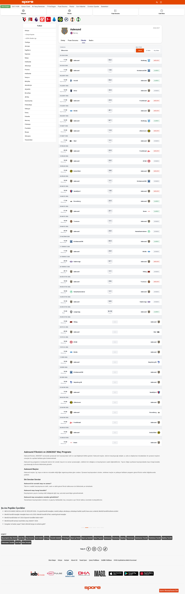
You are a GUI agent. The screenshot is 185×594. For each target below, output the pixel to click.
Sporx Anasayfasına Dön (169, 591)
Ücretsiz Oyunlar (93, 6)
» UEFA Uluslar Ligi (30, 38)
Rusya (27, 132)
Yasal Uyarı (83, 560)
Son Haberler (80, 6)
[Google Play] (131, 573)
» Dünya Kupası (29, 34)
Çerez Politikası (94, 560)
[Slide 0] (82, 527)
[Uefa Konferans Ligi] (78, 19)
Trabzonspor (130, 538)
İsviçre (27, 77)
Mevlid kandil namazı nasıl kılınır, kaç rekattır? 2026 (21, 521)
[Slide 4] (98, 527)
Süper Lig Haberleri (87, 538)
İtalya (27, 58)
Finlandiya (28, 105)
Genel (140, 50)
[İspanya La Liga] (42, 19)
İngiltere (28, 50)
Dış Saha (156, 50)
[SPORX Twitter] (99, 549)
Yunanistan (28, 140)
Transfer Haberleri (55, 538)
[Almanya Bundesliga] (48, 19)
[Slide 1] (86, 527)
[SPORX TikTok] (105, 549)
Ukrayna (28, 136)
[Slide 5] (102, 527)
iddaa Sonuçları (26, 542)
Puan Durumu (62, 6)
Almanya (28, 66)
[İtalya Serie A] (54, 19)
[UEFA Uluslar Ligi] (30, 19)
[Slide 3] (94, 527)
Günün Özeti (25, 6)
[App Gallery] (146, 573)
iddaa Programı (98, 538)
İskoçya (27, 108)
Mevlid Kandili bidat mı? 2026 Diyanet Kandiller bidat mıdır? (23, 517)
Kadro (91, 40)
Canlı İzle (18, 542)
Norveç (27, 120)
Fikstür (71, 6)
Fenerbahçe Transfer (155, 538)
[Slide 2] (90, 527)
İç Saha (148, 50)
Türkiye (27, 42)
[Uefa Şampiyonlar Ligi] (66, 19)
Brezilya (28, 93)
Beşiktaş (123, 538)
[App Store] (116, 573)
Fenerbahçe (116, 538)
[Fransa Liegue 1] (60, 19)
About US (74, 560)
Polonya (27, 124)
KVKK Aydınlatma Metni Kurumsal (125, 560)
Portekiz (28, 128)
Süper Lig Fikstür (75, 538)
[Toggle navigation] (161, 2)
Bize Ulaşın (52, 560)
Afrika (27, 97)
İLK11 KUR (15, 6)
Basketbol (104, 6)
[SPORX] (92, 588)
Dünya (27, 30)
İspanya (27, 54)
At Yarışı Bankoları (38, 6)
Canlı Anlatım (39, 538)
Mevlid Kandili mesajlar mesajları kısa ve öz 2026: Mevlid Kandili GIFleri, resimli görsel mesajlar (35, 514)
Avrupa (27, 46)
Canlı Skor (21, 538)
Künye (60, 560)
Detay (63, 40)
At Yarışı (46, 538)
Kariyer (66, 560)
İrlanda (27, 116)
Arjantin (27, 89)
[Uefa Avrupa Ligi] (72, 19)
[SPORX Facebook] (88, 549)
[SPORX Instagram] (94, 549)
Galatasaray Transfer (141, 538)
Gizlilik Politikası (106, 560)
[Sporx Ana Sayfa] (28, 2)
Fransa (27, 69)
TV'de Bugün (51, 6)
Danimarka (28, 101)
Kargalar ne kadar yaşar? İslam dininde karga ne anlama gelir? (25, 524)
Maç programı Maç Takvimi (9, 538)
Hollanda (28, 62)
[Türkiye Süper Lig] (24, 19)
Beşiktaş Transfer (167, 538)
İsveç (26, 112)
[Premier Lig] (36, 19)
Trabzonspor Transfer (7, 542)
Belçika (27, 81)
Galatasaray (107, 538)
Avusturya (28, 85)
